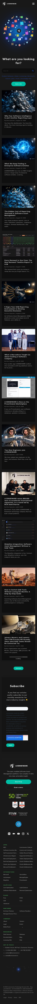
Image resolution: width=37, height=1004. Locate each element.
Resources (7, 931)
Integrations (8, 872)
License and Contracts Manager (27, 850)
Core (21, 900)
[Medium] (13, 833)
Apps (5, 844)
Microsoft (31, 76)
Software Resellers (25, 911)
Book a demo (18, 787)
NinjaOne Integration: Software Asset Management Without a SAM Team (18, 546)
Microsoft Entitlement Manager (10, 867)
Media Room (6, 927)
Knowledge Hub (26, 78)
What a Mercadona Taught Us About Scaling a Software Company (17, 357)
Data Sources (7, 934)
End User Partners (8, 911)
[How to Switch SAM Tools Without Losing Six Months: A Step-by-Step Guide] (18, 577)
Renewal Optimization (26, 890)
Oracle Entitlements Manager (27, 867)
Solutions (7, 885)
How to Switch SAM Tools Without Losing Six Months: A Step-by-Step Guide (17, 592)
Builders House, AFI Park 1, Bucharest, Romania (19, 947)
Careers (22, 921)
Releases (22, 934)
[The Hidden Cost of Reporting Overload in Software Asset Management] (18, 196)
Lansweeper (7, 877)
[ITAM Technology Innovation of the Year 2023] (18, 814)
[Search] (33, 71)
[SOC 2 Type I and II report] (18, 824)
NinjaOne (6, 880)
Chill (4, 900)
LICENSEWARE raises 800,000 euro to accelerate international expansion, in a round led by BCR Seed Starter (18, 501)
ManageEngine (24, 877)
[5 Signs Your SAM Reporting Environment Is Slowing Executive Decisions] (18, 292)
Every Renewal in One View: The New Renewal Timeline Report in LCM (18, 262)
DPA (20, 997)
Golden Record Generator (27, 853)
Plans (5, 895)
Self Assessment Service (10, 853)
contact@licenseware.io (12, 953)
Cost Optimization (8, 887)
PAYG (21, 898)
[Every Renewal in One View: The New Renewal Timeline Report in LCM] (18, 245)
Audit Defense (24, 887)
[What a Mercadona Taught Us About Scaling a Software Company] (18, 340)
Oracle (8, 78)
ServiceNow (23, 874)
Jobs (12, 78)
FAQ (21, 940)
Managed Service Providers (10, 913)
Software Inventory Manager (10, 850)
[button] (18, 84)
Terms (15, 997)
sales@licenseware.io (11, 955)
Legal (4, 924)
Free (4, 898)
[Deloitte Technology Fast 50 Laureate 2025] (18, 796)
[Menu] (33, 3)
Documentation (7, 937)
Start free (18, 782)
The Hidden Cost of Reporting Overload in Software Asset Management (17, 213)
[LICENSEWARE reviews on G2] (18, 805)
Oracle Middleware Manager (27, 864)
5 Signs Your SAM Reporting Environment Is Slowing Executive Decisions (16, 309)
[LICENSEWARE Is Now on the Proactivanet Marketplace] (18, 387)
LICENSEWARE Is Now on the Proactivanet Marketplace (16, 403)
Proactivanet (23, 880)
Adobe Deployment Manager (27, 858)
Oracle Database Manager (27, 861)
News (17, 76)
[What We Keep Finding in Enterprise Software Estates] (18, 149)
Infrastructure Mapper (9, 856)
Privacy (10, 997)
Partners (7, 908)
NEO (4, 847)
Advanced (6, 903)
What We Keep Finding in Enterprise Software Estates (16, 165)
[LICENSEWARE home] (18, 766)
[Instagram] (23, 833)
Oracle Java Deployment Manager (10, 864)
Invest (21, 924)
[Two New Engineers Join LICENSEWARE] (18, 435)
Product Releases (8, 76)
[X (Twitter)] (27, 833)
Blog (21, 937)
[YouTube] (18, 833)
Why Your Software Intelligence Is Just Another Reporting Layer (18, 117)
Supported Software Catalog (27, 856)
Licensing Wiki (7, 940)
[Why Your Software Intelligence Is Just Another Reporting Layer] (18, 101)
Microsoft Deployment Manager (10, 858)
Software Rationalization (10, 890)
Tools (18, 78)
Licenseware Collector (26, 847)
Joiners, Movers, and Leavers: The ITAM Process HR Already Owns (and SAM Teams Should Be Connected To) (17, 640)
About (5, 921)
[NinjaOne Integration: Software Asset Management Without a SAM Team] (18, 530)
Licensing (23, 76)
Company (6, 918)
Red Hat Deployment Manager (10, 861)
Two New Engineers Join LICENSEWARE (14, 451)
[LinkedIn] (9, 833)
